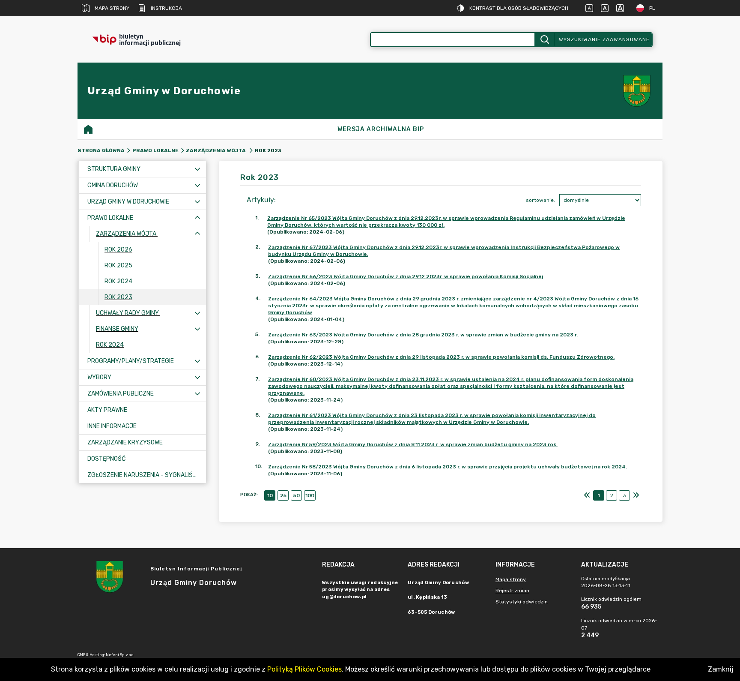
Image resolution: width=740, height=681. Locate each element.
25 (283, 495)
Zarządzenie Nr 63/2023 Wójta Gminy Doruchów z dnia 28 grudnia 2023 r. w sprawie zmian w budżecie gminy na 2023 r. (423, 335)
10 (270, 495)
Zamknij (721, 669)
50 (296, 495)
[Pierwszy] (587, 495)
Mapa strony (112, 8)
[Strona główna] (88, 129)
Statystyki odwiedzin (521, 602)
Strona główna (101, 150)
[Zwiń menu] (197, 218)
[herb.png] (637, 91)
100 (309, 495)
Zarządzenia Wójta (216, 150)
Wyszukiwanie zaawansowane (604, 39)
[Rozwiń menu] (197, 169)
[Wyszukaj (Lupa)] (544, 39)
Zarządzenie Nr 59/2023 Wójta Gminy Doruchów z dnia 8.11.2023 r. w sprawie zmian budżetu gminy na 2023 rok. (413, 444)
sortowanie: (540, 200)
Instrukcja (166, 8)
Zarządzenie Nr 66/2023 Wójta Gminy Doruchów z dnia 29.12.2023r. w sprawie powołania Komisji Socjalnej (405, 276)
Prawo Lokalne (155, 150)
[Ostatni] (636, 495)
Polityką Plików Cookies (304, 669)
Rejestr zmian (512, 591)
